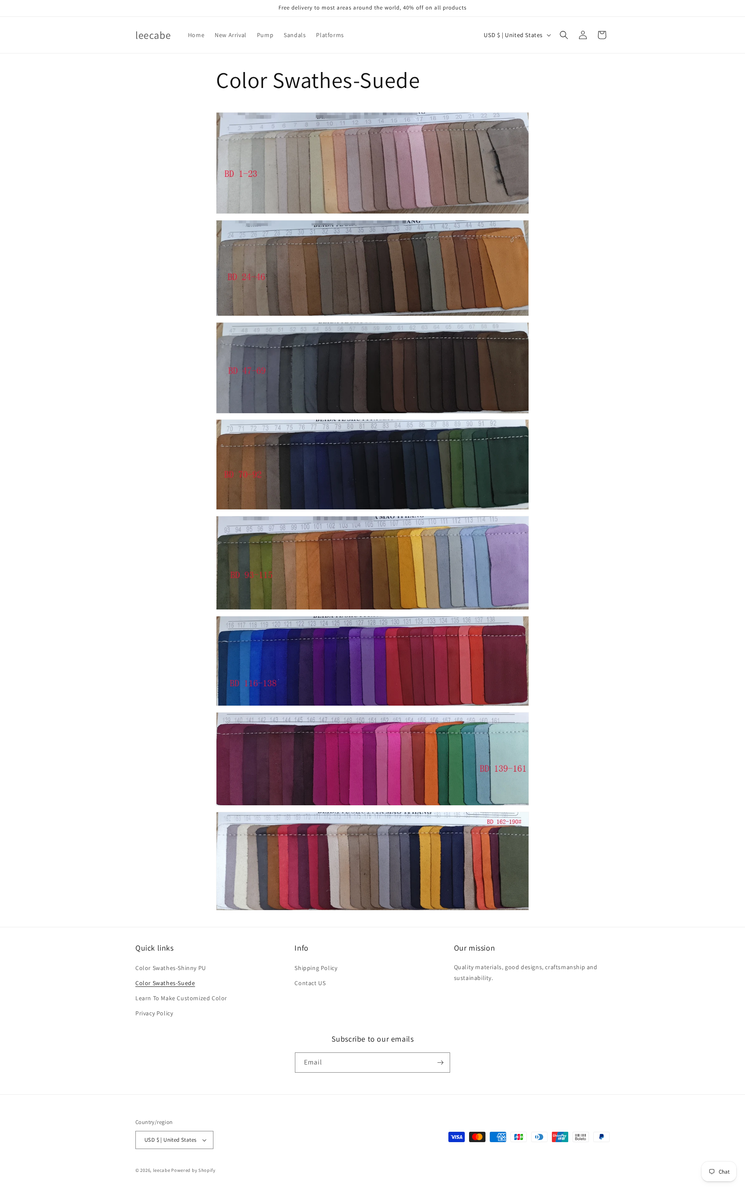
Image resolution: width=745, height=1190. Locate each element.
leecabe (161, 1170)
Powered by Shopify (193, 1170)
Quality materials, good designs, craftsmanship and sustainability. (526, 972)
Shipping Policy (315, 967)
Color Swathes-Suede (165, 983)
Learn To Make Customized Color (181, 998)
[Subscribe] (440, 1062)
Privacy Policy (154, 1013)
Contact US (310, 983)
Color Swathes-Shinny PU (170, 967)
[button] (563, 34)
